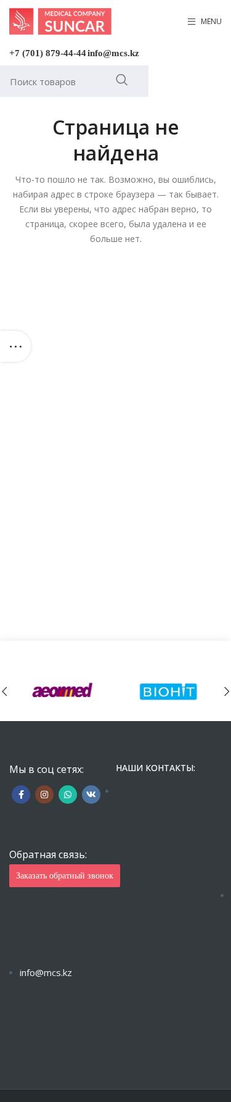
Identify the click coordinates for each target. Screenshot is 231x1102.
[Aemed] (62, 692)
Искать (122, 79)
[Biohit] (169, 692)
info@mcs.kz (113, 53)
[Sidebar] (15, 346)
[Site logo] (60, 21)
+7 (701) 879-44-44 (47, 53)
